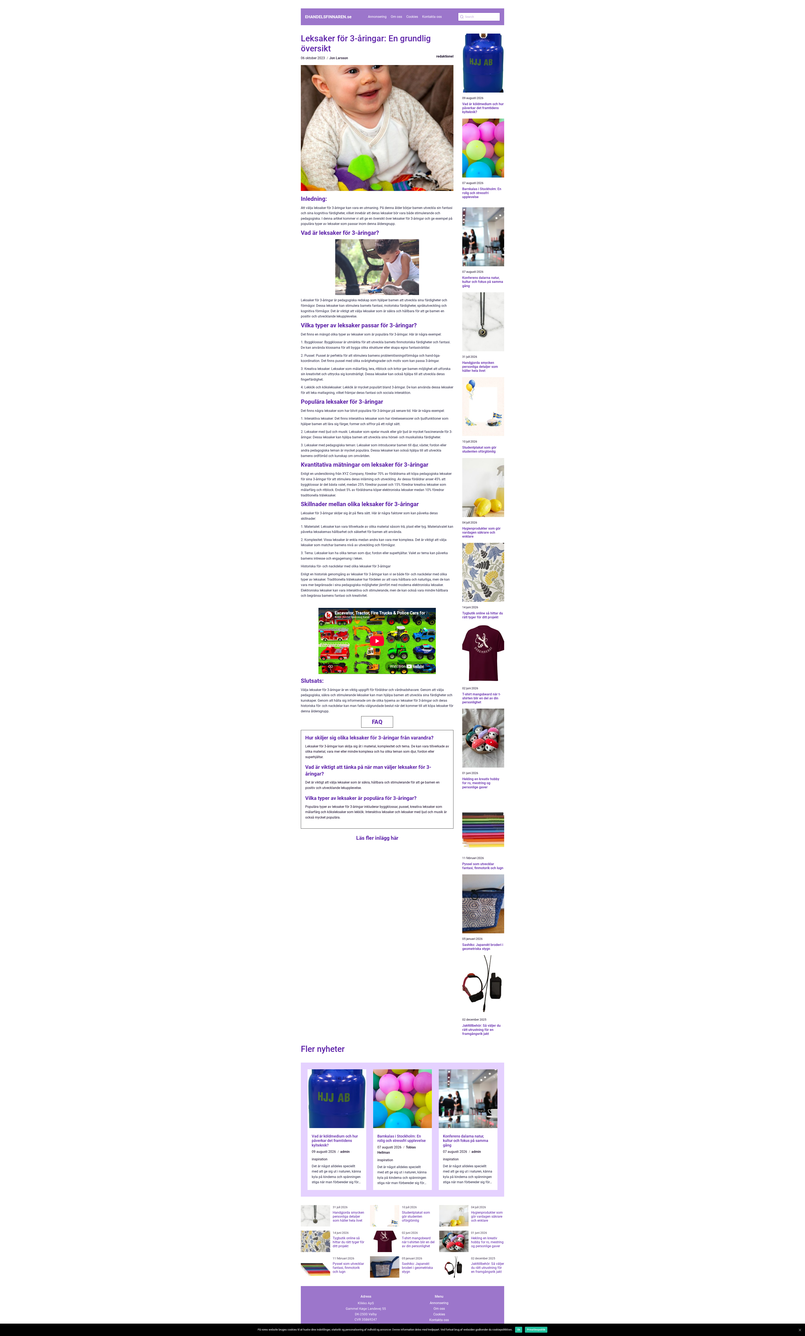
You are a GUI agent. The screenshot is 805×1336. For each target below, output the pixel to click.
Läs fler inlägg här (377, 838)
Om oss (396, 17)
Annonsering (377, 17)
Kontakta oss (432, 17)
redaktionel (444, 56)
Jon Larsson (338, 58)
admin (345, 1152)
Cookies (412, 17)
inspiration (319, 1159)
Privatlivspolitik (536, 1329)
